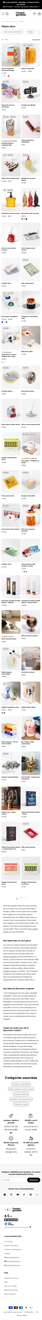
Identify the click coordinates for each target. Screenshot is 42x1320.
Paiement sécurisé (11, 1290)
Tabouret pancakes (27, 68)
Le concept (8, 1242)
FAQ (6, 1282)
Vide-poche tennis (27, 283)
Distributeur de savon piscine (28, 179)
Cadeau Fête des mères (21, 1099)
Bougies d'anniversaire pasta (9, 883)
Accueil (3, 21)
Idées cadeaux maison (12, 21)
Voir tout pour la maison (13, 32)
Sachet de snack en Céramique (8, 106)
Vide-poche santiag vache (10, 178)
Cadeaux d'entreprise (12, 1249)
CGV (37, 1312)
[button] (3, 14)
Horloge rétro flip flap (28, 105)
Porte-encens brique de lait (30, 424)
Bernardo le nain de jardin (30, 213)
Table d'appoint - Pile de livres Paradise (10, 743)
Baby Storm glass (27, 351)
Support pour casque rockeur (9, 813)
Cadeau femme (21, 1094)
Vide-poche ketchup (28, 847)
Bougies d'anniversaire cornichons (29, 883)
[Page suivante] (25, 897)
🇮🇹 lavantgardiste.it (11, 1257)
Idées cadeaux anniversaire (21, 1089)
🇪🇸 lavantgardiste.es (12, 1265)
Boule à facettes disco (9, 639)
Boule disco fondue (27, 391)
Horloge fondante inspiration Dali (7, 144)
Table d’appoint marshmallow (7, 673)
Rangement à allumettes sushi (29, 317)
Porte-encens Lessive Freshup (9, 249)
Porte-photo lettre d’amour (11, 529)
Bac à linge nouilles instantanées (27, 743)
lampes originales (9, 957)
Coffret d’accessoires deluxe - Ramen (30, 813)
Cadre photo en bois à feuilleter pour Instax (9, 355)
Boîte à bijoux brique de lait (11, 424)
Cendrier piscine (7, 391)
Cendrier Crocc (7, 564)
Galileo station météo (28, 707)
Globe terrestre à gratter (29, 636)
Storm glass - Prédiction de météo (30, 461)
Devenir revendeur (11, 1245)
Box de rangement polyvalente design (8, 69)
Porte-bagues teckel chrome (28, 249)
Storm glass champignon (10, 316)
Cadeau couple (21, 1104)
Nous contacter (10, 1294)
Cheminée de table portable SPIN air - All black (11, 601)
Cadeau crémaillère (21, 1084)
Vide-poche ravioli (8, 496)
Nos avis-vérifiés (10, 1286)
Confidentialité (28, 1312)
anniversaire (13, 993)
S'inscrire (34, 1180)
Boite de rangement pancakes (28, 530)
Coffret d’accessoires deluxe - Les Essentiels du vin (11, 848)
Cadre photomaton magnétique (27, 141)
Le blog (7, 1253)
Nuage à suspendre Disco (10, 777)
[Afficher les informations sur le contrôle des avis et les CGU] (30, 1227)
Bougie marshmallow (28, 496)
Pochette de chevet (28, 672)
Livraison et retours (11, 1278)
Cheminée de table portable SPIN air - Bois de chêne (30, 601)
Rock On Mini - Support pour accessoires (30, 778)
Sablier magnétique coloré (10, 707)
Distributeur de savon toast (11, 213)
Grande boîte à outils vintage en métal (28, 565)
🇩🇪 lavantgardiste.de (12, 1261)
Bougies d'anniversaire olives (9, 458)
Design (30, 32)
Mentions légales (22, 1315)
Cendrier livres (6, 283)
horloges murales (9, 971)
